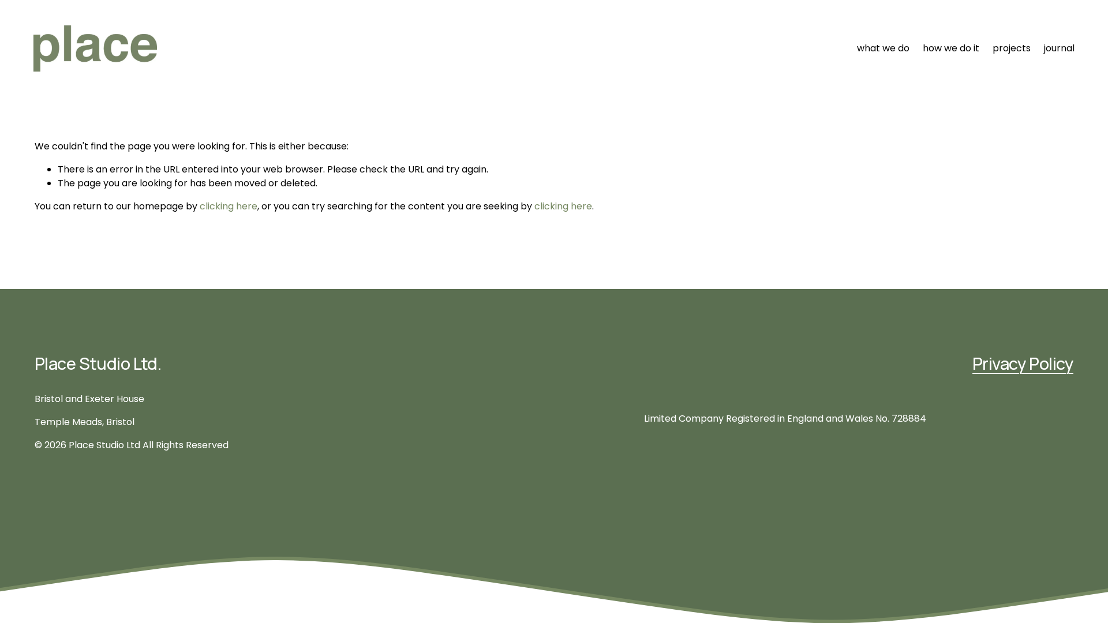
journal (1059, 48)
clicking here (228, 206)
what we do (883, 48)
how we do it (951, 48)
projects (1012, 48)
